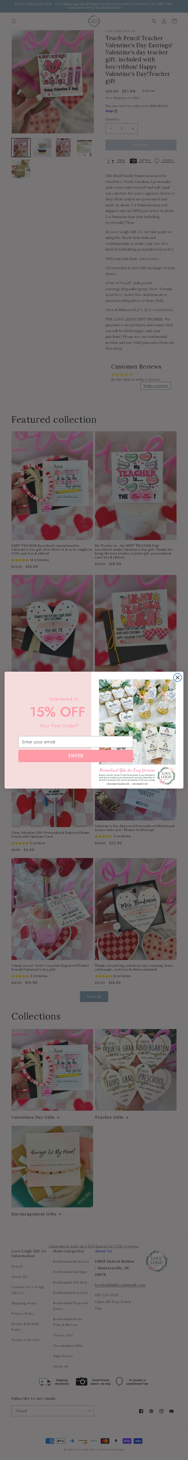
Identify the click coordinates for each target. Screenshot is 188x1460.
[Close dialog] (178, 677)
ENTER (75, 756)
